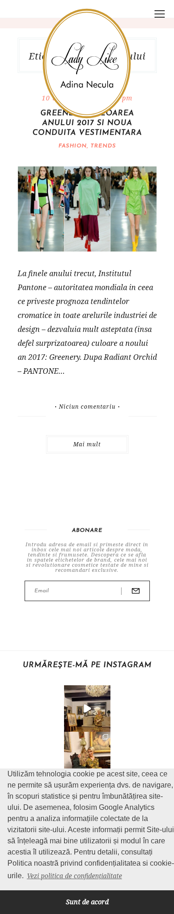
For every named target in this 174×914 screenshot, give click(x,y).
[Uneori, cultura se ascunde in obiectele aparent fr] (87, 755)
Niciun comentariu (87, 407)
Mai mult (87, 444)
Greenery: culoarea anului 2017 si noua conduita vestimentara (87, 123)
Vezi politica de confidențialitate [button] (74, 875)
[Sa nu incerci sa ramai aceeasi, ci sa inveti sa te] (87, 708)
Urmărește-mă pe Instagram (87, 665)
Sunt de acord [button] (87, 901)
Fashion (72, 146)
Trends (103, 146)
